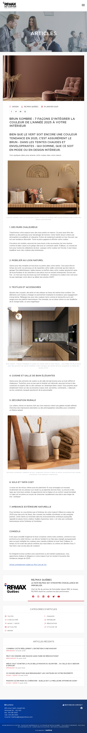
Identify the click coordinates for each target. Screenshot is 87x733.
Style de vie (51, 627)
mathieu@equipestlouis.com (22, 717)
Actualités (12, 627)
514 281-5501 (13, 712)
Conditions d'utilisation (40, 727)
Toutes (10, 616)
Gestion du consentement (60, 727)
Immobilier (51, 620)
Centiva (48, 730)
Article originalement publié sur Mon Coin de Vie (27, 565)
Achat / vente (13, 623)
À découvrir (12, 620)
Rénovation (51, 623)
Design (15, 107)
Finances (50, 616)
